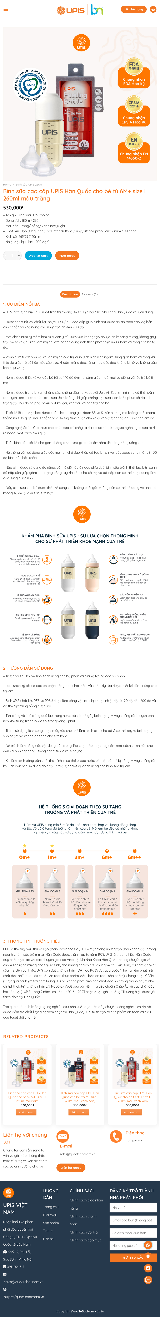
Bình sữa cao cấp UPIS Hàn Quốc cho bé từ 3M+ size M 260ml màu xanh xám (133, 1097)
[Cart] (153, 9)
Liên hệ (48, 1239)
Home (7, 184)
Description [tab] (70, 294)
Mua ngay (67, 255)
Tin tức (48, 1231)
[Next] (157, 1086)
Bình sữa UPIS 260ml (29, 184)
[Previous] (3, 1086)
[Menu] (5, 9)
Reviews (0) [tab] (90, 294)
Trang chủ (51, 1207)
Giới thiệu (50, 1215)
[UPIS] (80, 9)
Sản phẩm (51, 1223)
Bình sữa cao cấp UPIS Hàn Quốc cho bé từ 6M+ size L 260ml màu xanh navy (80, 1097)
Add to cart (38, 255)
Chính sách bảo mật (85, 1240)
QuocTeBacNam (82, 1311)
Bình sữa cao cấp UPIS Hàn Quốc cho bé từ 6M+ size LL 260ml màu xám (27, 1097)
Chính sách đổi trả (84, 1232)
